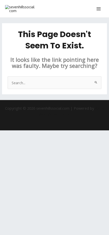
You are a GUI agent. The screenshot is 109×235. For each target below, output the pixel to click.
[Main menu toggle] (98, 9)
